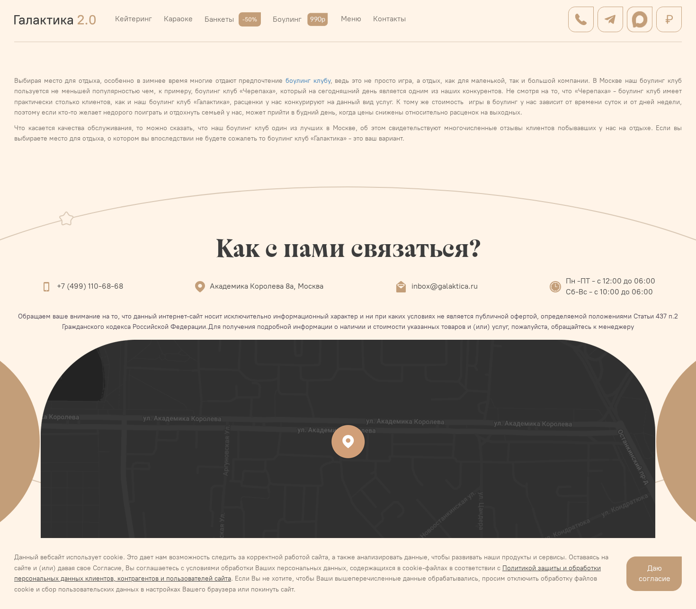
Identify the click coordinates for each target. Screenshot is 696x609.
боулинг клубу (308, 81)
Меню (351, 18)
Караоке (178, 18)
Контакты (389, 18)
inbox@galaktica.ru (444, 286)
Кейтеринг (133, 18)
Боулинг (287, 19)
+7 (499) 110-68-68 (90, 286)
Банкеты (219, 19)
